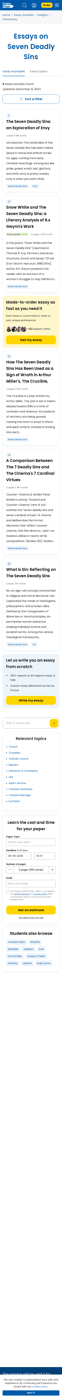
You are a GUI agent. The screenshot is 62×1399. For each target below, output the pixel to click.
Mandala (13, 949)
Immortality (15, 956)
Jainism (27, 963)
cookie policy (40, 1386)
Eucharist (14, 801)
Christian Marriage (20, 795)
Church (13, 746)
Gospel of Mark (36, 956)
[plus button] (52, 869)
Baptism (14, 765)
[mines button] (9, 869)
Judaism (28, 949)
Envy (35, 186)
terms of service (21, 894)
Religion (43, 15)
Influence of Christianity (23, 771)
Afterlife (35, 942)
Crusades (14, 752)
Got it (31, 1392)
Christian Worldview (20, 789)
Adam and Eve (17, 783)
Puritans (13, 963)
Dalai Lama (43, 963)
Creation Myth (16, 942)
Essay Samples (24, 15)
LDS (11, 777)
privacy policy (41, 894)
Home (6, 15)
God (41, 949)
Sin (34, 644)
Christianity (10, 19)
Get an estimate (31, 910)
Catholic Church (19, 759)
